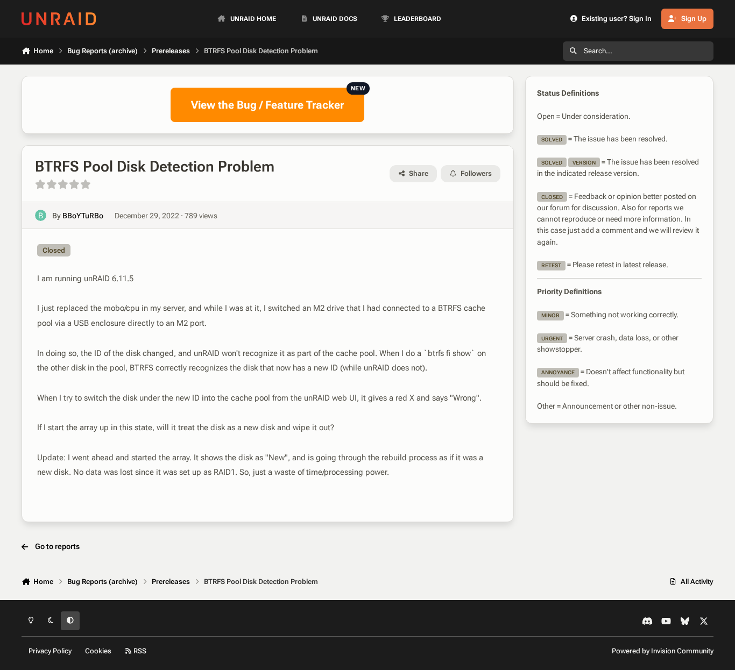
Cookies (98, 651)
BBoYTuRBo (82, 215)
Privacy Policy (50, 651)
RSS (139, 651)
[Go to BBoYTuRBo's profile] (40, 215)
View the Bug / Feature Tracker (277, 99)
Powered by (662, 651)
